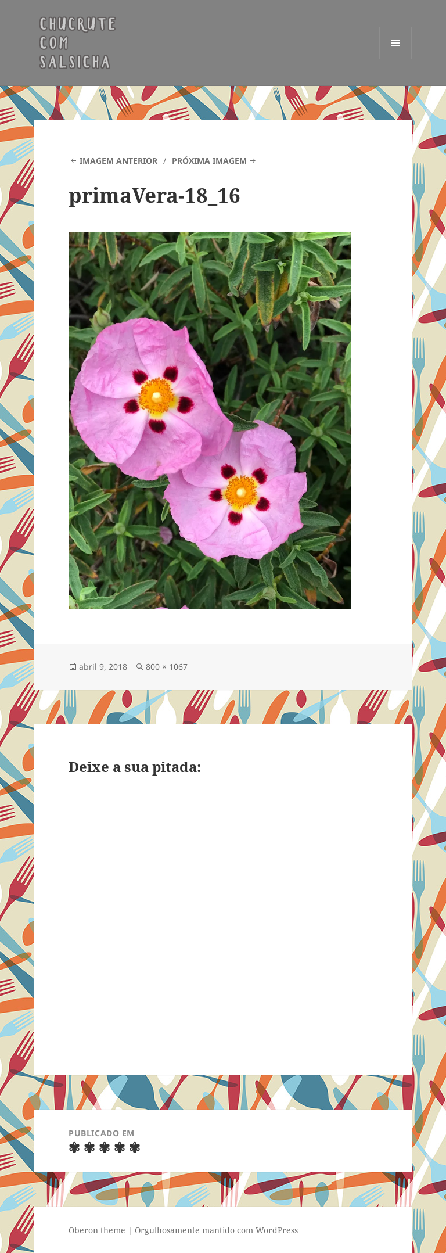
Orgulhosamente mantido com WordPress (216, 1230)
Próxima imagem (209, 160)
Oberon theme (97, 1230)
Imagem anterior (118, 160)
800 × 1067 (167, 666)
